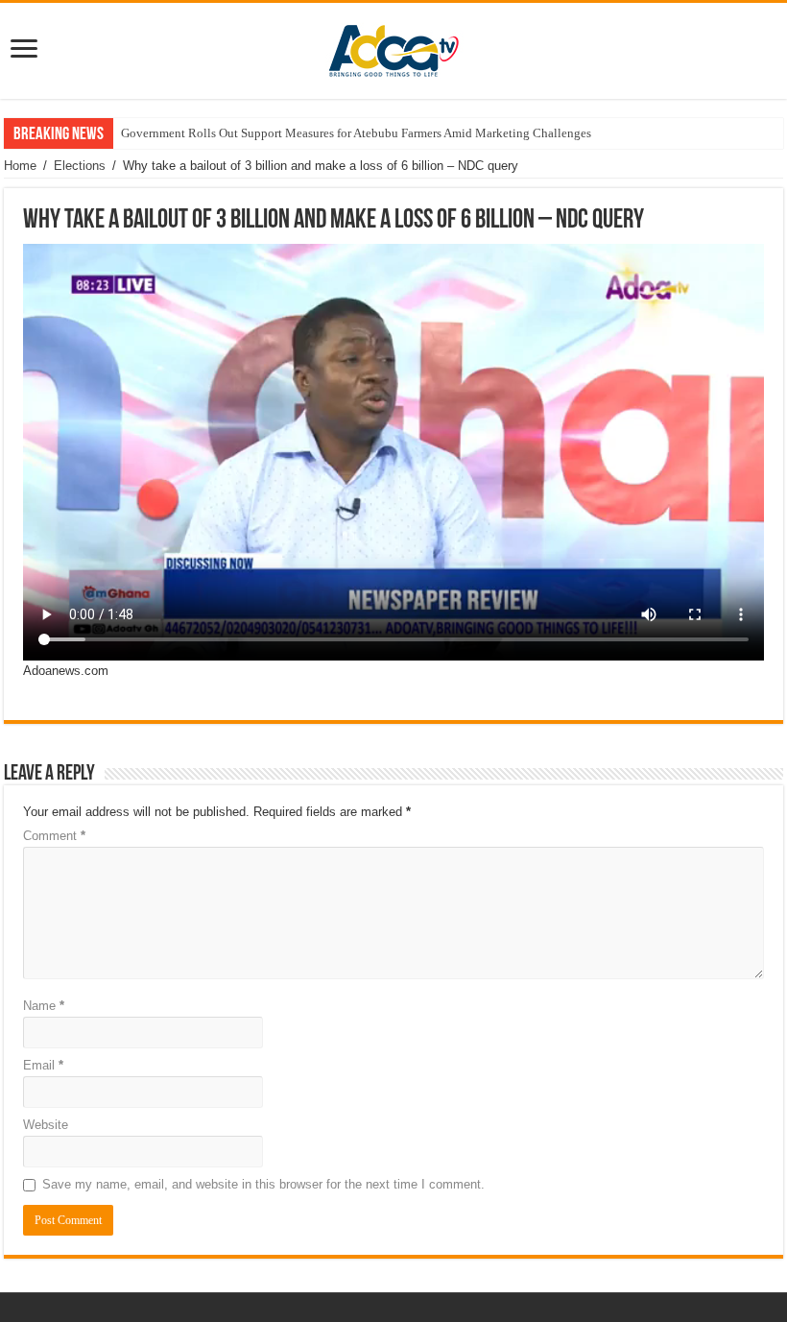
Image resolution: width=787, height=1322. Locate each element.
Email (43, 1065)
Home (20, 165)
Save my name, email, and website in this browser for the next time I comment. (263, 1184)
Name (43, 1005)
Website (45, 1125)
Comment (54, 836)
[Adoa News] (393, 47)
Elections (80, 165)
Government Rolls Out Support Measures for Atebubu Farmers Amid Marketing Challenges (356, 133)
